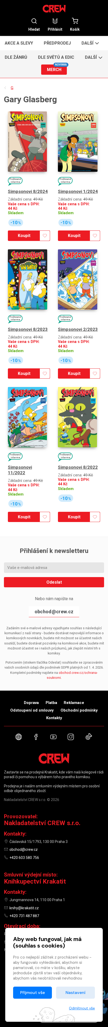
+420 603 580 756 (24, 858)
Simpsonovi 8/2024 (28, 191)
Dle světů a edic (56, 57)
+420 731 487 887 (24, 916)
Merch (57, 68)
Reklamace (74, 702)
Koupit (24, 235)
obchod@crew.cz (54, 611)
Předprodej (57, 43)
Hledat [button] (34, 29)
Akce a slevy (19, 43)
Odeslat (54, 582)
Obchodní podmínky (79, 710)
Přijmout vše (32, 992)
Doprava (31, 702)
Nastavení (75, 992)
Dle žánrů (16, 57)
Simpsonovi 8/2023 (28, 329)
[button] (90, 43)
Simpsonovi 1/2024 (78, 191)
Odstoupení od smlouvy (32, 710)
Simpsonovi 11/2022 (20, 470)
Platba (51, 702)
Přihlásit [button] (55, 29)
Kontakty (54, 718)
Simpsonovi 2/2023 (78, 329)
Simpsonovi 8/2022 (78, 467)
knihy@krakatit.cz (24, 908)
